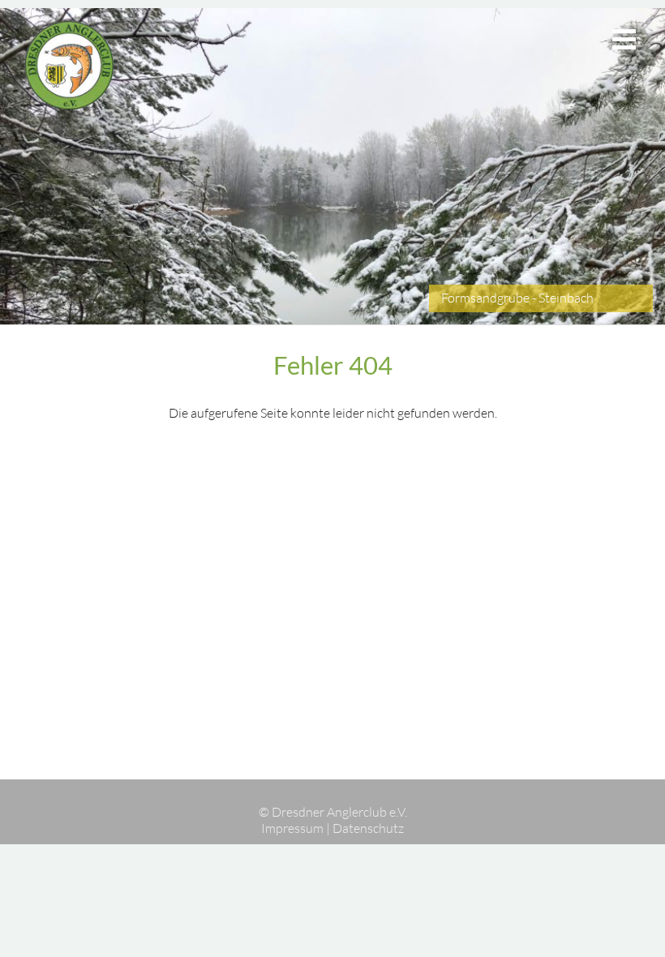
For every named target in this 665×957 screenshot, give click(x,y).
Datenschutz (368, 828)
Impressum (292, 828)
